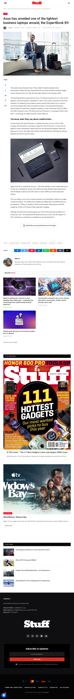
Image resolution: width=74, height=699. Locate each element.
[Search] (69, 3)
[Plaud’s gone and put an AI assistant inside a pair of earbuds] (19, 320)
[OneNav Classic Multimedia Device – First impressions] (8, 573)
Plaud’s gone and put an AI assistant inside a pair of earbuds (19, 332)
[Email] (5, 105)
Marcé (11, 27)
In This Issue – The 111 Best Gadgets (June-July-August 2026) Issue (37, 452)
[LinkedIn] (5, 95)
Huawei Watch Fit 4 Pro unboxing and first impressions (33, 580)
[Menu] (5, 3)
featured (35, 243)
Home (4, 8)
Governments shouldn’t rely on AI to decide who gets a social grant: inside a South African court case (53, 300)
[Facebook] (5, 85)
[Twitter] (5, 90)
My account (64, 687)
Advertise (54, 687)
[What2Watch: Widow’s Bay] (37, 489)
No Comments (48, 27)
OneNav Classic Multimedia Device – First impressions (33, 570)
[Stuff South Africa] (37, 3)
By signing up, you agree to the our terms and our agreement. (37, 664)
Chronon (46, 692)
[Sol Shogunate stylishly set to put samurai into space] (8, 552)
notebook (52, 243)
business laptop (14, 243)
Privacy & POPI (30, 687)
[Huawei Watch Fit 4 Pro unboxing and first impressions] (8, 583)
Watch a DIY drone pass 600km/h (26, 560)
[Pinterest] (5, 100)
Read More (8, 525)
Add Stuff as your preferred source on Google (41, 225)
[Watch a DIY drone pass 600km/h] (8, 562)
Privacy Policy (48, 664)
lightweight (43, 243)
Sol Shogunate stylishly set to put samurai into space (33, 549)
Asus (5, 14)
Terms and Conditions (13, 687)
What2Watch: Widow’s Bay (15, 517)
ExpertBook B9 (26, 243)
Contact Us (42, 687)
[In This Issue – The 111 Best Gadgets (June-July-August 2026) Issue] (37, 405)
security (59, 243)
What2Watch (7, 513)
